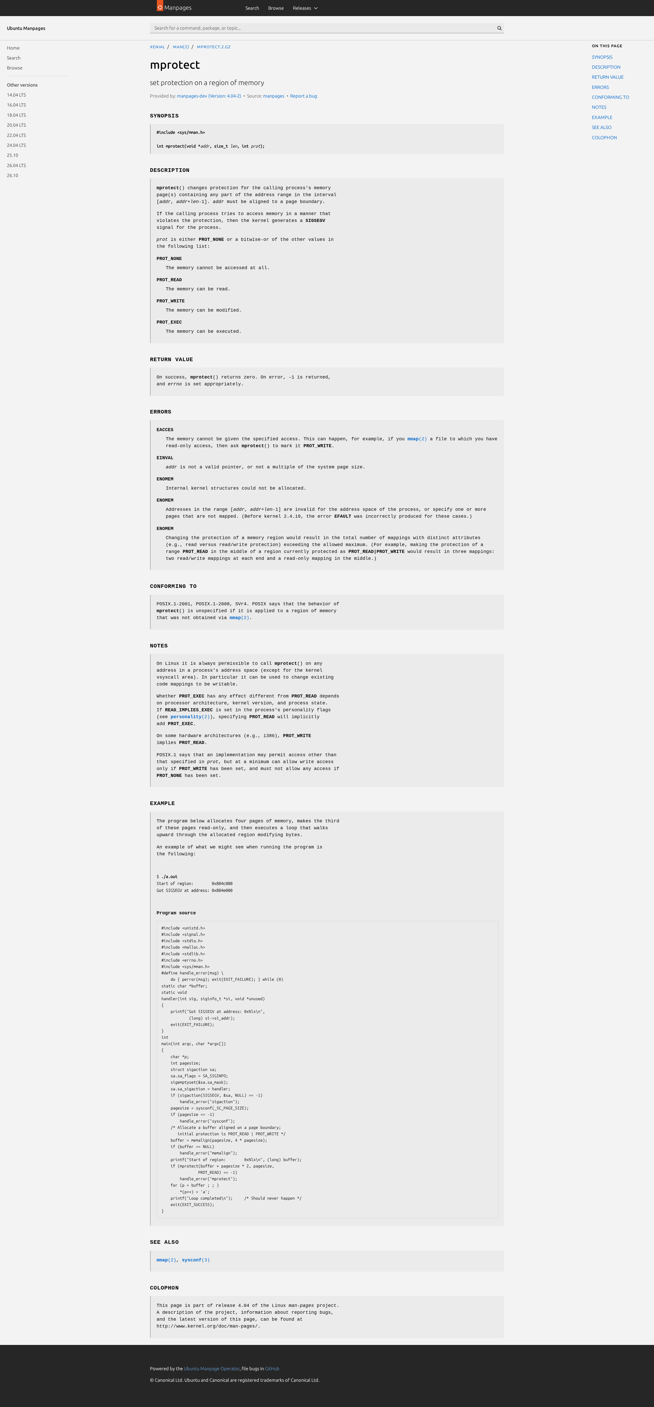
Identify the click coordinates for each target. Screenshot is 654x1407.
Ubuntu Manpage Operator (212, 1368)
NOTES (599, 107)
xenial (157, 46)
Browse (276, 7)
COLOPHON (604, 137)
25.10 (12, 155)
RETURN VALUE (608, 76)
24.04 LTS (16, 144)
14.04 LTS (16, 94)
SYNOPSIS (602, 56)
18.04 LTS (16, 114)
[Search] (499, 28)
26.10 (12, 175)
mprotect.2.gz (214, 46)
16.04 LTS (16, 104)
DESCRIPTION (606, 66)
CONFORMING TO (610, 97)
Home (13, 47)
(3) (196, 1260)
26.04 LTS (16, 165)
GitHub (272, 1368)
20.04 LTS (16, 124)
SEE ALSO (602, 127)
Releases (302, 7)
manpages (273, 95)
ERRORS (600, 86)
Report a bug (303, 95)
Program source (176, 913)
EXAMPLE (602, 117)
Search (252, 7)
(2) (417, 439)
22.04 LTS (16, 134)
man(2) (181, 46)
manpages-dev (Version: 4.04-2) (209, 95)
